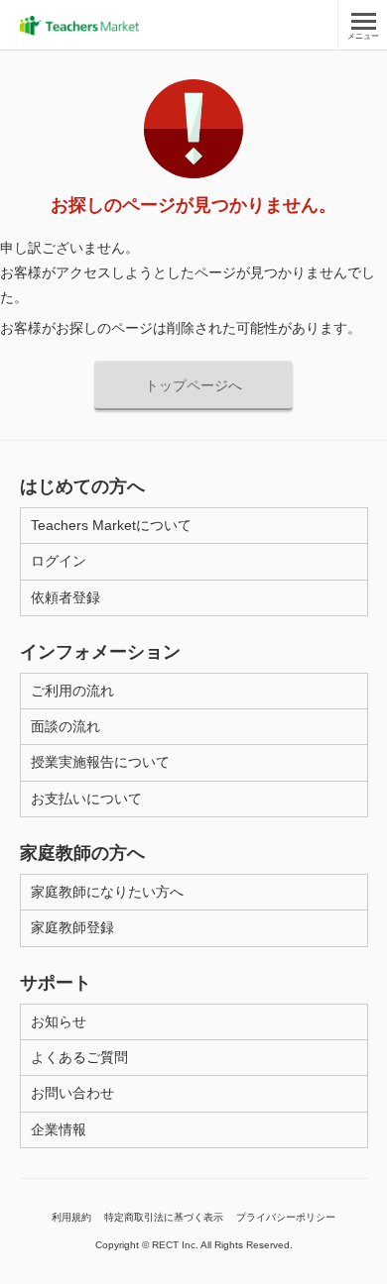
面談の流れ (65, 726)
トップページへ (193, 385)
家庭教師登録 (72, 927)
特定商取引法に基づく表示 (163, 1217)
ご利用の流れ (72, 690)
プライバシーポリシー (285, 1217)
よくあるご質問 (79, 1057)
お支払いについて (86, 798)
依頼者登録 (65, 597)
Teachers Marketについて (111, 525)
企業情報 (58, 1129)
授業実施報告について (100, 762)
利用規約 (71, 1217)
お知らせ (58, 1021)
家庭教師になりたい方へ (107, 892)
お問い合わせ (72, 1093)
